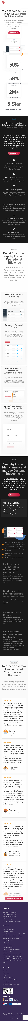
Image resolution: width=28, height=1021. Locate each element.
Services (5, 970)
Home (3, 6)
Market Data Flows (7, 945)
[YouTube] (15, 1018)
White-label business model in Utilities (12, 921)
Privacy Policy (6, 982)
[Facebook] (11, 1018)
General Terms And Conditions (10, 979)
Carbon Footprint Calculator (9, 951)
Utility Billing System (8, 947)
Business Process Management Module (12, 954)
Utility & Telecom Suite (8, 929)
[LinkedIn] (17, 1018)
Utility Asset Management (9, 918)
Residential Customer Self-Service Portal (12, 936)
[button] (3, 1018)
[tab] (14, 508)
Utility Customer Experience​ (9, 914)
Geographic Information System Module (12, 958)
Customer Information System (10, 912)
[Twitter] (13, 1018)
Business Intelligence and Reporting (11, 949)
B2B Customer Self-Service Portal (11, 938)
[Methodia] (3, 2)
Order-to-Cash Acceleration (9, 916)
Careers (4, 975)
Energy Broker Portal (8, 931)
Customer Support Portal (8, 940)
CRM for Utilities (6, 942)
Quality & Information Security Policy (11, 984)
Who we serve (6, 973)
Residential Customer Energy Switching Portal (14, 933)
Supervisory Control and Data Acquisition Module (12, 961)
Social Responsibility (8, 977)
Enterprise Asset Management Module (12, 956)
